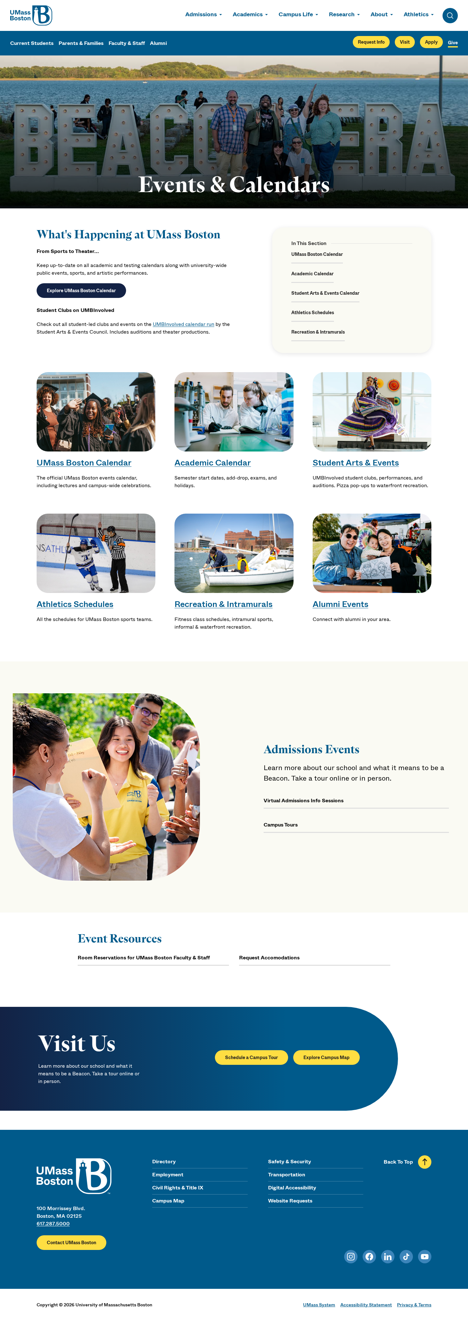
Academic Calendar (312, 274)
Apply (431, 42)
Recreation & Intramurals (318, 332)
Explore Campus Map (326, 1057)
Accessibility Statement (366, 1305)
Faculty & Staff (127, 43)
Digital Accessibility (292, 1187)
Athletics (416, 14)
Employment (167, 1174)
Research (342, 14)
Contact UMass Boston (71, 1242)
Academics (248, 14)
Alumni (158, 43)
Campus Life (296, 14)
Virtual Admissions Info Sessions (304, 800)
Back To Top (398, 1162)
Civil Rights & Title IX (177, 1187)
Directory (164, 1161)
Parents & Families (81, 43)
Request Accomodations (269, 957)
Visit (405, 42)
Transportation (286, 1174)
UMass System (319, 1305)
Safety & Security (289, 1161)
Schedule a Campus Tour (251, 1057)
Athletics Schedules (312, 312)
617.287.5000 (53, 1223)
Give (453, 43)
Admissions (201, 14)
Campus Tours (281, 824)
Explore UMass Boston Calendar (81, 290)
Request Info (371, 42)
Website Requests (290, 1200)
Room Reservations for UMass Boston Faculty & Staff (144, 957)
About (379, 14)
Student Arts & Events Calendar (325, 293)
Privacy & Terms (414, 1305)
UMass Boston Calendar (317, 254)
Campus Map (168, 1200)
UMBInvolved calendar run (183, 324)
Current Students (31, 43)
